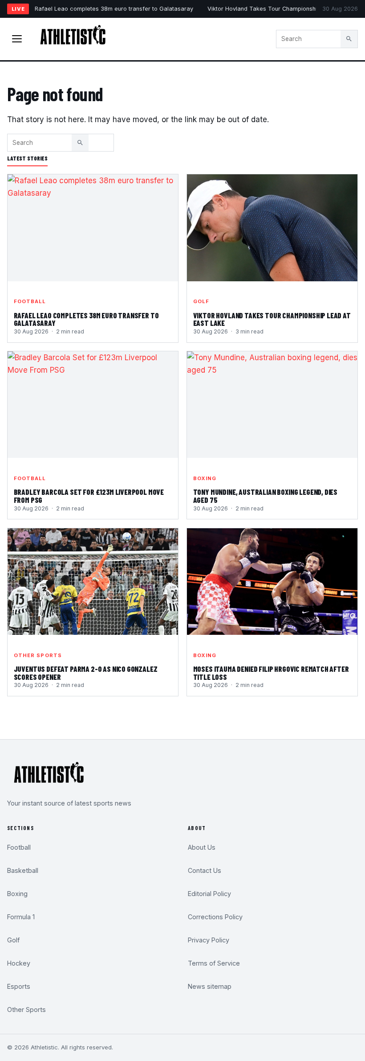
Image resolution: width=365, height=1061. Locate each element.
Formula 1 (21, 917)
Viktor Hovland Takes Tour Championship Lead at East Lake (272, 319)
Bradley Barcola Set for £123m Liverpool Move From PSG (89, 495)
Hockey (18, 963)
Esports (18, 986)
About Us (201, 847)
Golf (201, 301)
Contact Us (204, 870)
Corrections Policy (215, 917)
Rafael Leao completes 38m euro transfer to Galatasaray (114, 8)
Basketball (22, 870)
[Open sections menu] (17, 39)
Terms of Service (214, 963)
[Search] (349, 38)
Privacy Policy (208, 940)
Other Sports (38, 655)
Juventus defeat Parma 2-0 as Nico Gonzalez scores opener (86, 672)
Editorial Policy (209, 893)
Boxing (205, 478)
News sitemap (209, 986)
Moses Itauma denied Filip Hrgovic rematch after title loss (271, 672)
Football (30, 301)
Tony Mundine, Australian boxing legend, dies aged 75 (265, 495)
